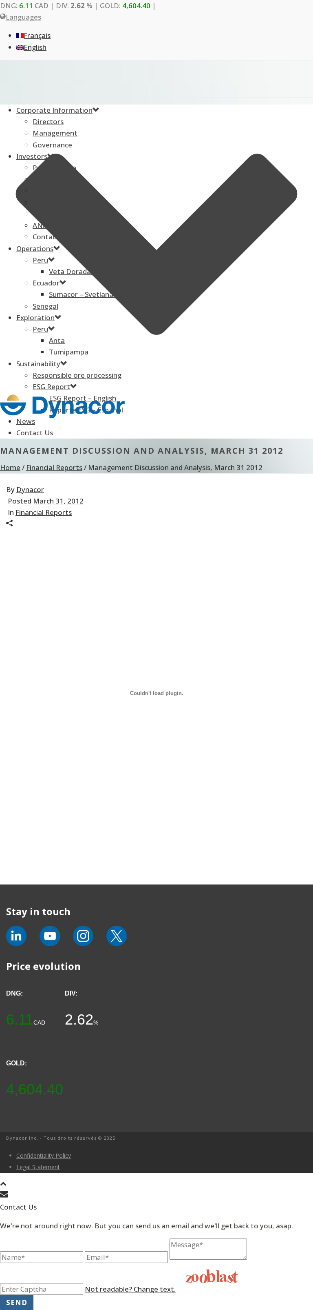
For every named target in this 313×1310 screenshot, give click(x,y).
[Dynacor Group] (156, 406)
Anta (57, 340)
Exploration (35, 317)
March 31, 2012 (58, 501)
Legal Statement (38, 1167)
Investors (31, 156)
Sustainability (38, 363)
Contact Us (34, 432)
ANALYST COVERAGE (66, 225)
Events (44, 202)
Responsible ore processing (77, 375)
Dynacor (30, 489)
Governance (52, 144)
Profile (43, 179)
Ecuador (46, 282)
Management (55, 133)
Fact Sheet (50, 190)
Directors (48, 121)
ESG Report (51, 386)
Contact (46, 236)
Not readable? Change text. (130, 1289)
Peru (40, 260)
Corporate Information (54, 110)
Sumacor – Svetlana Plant (90, 294)
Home (10, 467)
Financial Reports (61, 213)
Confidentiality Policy (43, 1155)
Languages (23, 17)
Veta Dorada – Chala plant (91, 271)
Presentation (54, 167)
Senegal (45, 306)
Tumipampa (68, 351)
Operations (34, 248)
